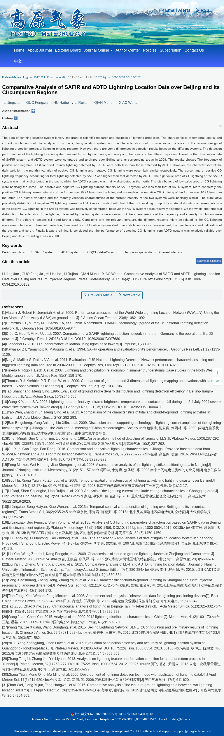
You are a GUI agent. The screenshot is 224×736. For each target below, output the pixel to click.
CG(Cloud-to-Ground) (102, 252)
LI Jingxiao (12, 102)
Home (19, 50)
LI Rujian (82, 102)
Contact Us (194, 50)
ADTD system (70, 252)
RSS (204, 10)
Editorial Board (68, 50)
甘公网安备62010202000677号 (96, 714)
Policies (150, 50)
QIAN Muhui (103, 102)
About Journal (40, 50)
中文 (18, 61)
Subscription (170, 50)
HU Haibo (61, 102)
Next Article (131, 295)
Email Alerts (177, 10)
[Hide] (217, 381)
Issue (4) (60, 77)
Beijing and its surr (15, 252)
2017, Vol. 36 (41, 77)
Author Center (128, 50)
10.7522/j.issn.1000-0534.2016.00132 (117, 77)
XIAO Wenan (129, 102)
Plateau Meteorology (15, 77)
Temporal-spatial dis (138, 252)
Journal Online (97, 50)
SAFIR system (44, 252)
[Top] (217, 372)
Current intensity (170, 252)
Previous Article (99, 295)
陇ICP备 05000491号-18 (136, 714)
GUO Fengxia (37, 102)
